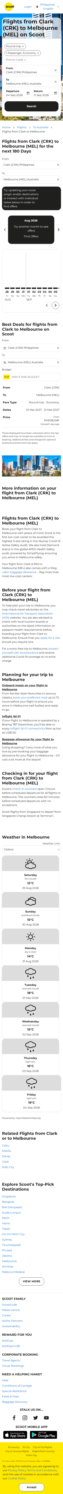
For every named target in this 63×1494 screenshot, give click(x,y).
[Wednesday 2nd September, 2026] (34, 288)
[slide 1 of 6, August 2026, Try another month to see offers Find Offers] (31, 230)
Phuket (7, 1250)
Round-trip (13, 46)
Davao (6, 1156)
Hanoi (6, 1223)
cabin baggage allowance (19, 572)
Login (28, 6)
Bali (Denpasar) (12, 1207)
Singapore (9, 1196)
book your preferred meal (30, 697)
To (7, 79)
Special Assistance (14, 1391)
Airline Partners (12, 1320)
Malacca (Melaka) (13, 1272)
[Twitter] (36, 1418)
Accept (31, 1487)
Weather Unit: (51, 843)
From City (31, 1455)
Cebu (5, 1145)
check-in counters (24, 788)
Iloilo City (8, 1167)
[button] (23, 53)
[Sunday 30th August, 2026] (18, 288)
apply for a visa (50, 637)
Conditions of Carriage (17, 1385)
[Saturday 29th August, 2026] (12, 288)
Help (5, 1380)
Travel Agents (11, 1360)
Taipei (6, 1228)
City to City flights (42, 1447)
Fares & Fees (10, 1396)
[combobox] (30, 165)
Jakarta (7, 1255)
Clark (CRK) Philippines (21, 72)
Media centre (11, 1310)
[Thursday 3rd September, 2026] (39, 288)
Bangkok (8, 1201)
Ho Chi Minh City (13, 1234)
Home (6, 127)
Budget (6, 369)
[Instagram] (25, 1418)
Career (6, 1315)
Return (38, 91)
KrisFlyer (7, 1340)
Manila (6, 1151)
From (9, 68)
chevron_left (4, 230)
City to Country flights (17, 1451)
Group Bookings (13, 1365)
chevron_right (58, 230)
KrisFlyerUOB (11, 1346)
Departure (12, 91)
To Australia (40, 127)
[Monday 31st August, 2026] (23, 288)
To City (26, 1447)
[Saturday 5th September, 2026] (50, 288)
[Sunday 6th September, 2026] (55, 288)
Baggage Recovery (15, 1401)
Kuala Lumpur (11, 1212)
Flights (21, 127)
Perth (6, 1218)
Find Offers (31, 236)
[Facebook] (14, 1418)
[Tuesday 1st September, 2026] (28, 288)
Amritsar (7, 1266)
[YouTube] (46, 1418)
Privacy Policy (17, 1470)
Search (31, 106)
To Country (13, 1447)
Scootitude (9, 1304)
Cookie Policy (17, 1478)
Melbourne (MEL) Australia (23, 83)
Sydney (7, 1239)
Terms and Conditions (42, 1470)
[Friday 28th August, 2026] (7, 288)
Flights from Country (43, 1451)
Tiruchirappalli (11, 1245)
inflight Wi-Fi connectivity (27, 728)
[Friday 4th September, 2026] (45, 288)
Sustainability (11, 1326)
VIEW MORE (31, 1281)
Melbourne (9, 1261)
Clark (5, 1161)
